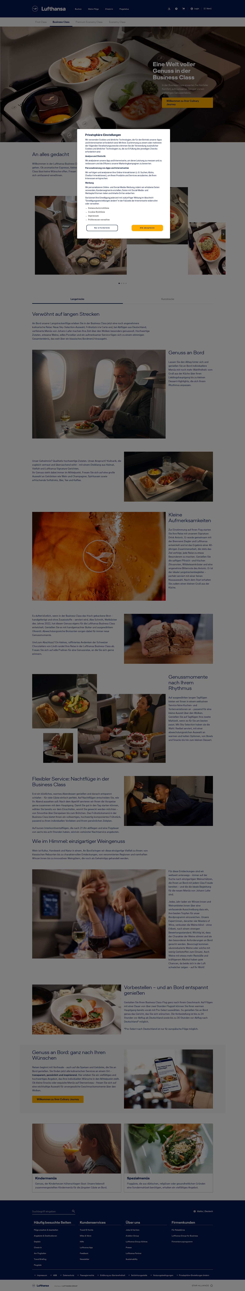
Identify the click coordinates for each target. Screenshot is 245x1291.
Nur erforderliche (102, 228)
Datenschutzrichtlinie (98, 208)
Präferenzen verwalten (99, 220)
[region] (123, 184)
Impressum (93, 216)
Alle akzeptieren (147, 228)
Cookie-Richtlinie (96, 212)
